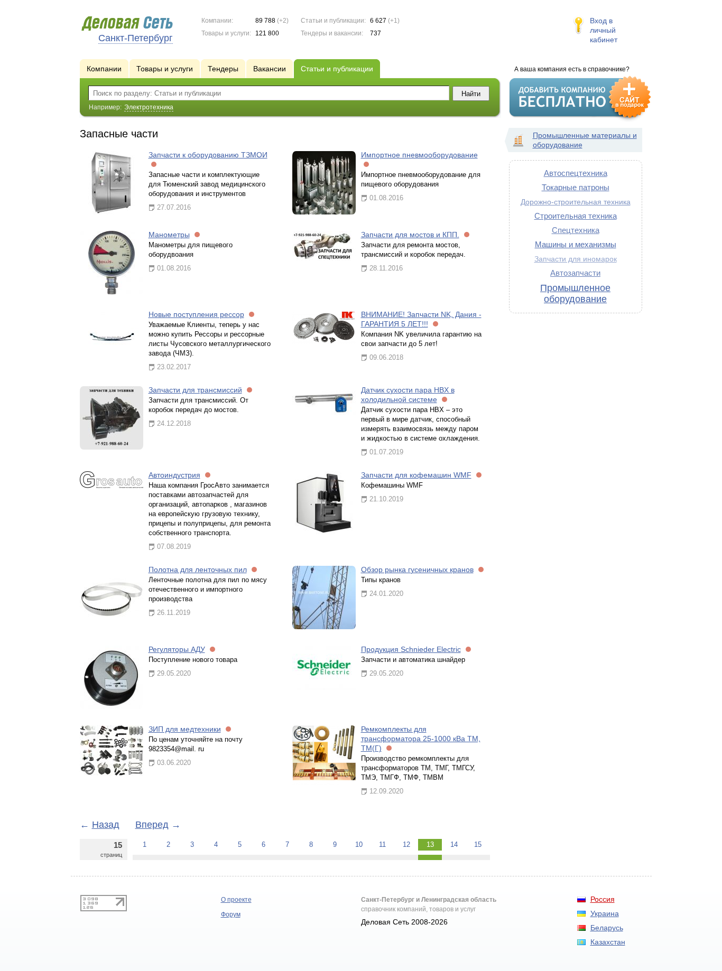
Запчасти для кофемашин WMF (416, 475)
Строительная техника (575, 215)
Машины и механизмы (575, 244)
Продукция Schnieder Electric (411, 649)
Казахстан (607, 942)
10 (359, 844)
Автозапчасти (575, 272)
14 (454, 844)
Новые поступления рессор (196, 314)
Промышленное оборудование (575, 293)
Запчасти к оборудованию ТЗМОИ (208, 155)
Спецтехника (575, 230)
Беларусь (606, 927)
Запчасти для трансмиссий (195, 390)
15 (478, 844)
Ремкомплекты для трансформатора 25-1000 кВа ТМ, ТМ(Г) (420, 738)
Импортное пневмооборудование (419, 155)
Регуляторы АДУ (177, 649)
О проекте (236, 899)
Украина (604, 913)
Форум (230, 914)
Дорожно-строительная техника (576, 202)
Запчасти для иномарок (575, 259)
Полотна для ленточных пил (198, 569)
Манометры (169, 234)
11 (382, 844)
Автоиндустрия (174, 475)
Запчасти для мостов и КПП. (410, 234)
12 (406, 844)
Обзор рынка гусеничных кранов (417, 569)
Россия (602, 899)
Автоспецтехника (575, 173)
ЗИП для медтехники (185, 729)
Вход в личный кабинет (603, 30)
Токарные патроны (575, 187)
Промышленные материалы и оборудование (585, 140)
